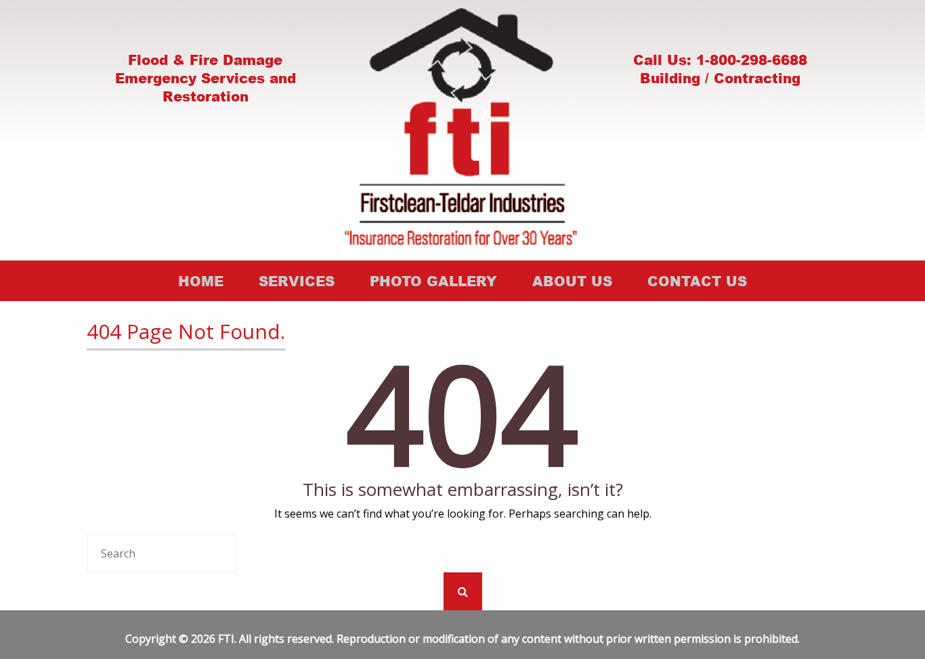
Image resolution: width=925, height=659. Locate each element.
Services (297, 280)
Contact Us (697, 280)
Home (200, 280)
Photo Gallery (433, 280)
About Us (572, 280)
